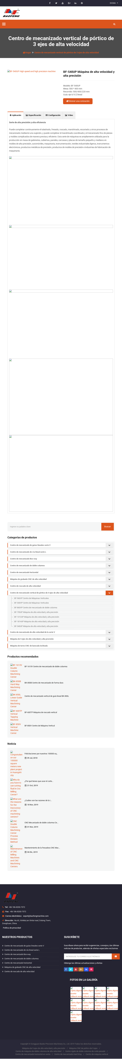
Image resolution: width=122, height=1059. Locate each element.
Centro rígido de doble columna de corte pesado (85, 1051)
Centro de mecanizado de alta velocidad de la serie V (32, 632)
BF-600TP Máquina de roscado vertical (41, 712)
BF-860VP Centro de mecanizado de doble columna (35, 607)
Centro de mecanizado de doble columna (27, 565)
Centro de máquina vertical (97, 1054)
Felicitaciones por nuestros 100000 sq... (41, 754)
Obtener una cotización (79, 101)
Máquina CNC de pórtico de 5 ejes (83, 1048)
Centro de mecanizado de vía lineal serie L (28, 552)
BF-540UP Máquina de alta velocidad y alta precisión (36, 626)
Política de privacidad (12, 928)
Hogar (28, 52)
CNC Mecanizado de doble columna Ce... (41, 822)
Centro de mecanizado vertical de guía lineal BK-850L (47, 696)
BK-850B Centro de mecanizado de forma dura (44, 683)
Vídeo (70, 115)
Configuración (54, 115)
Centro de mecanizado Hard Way (68, 1054)
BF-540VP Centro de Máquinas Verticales (31, 603)
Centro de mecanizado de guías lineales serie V (30, 545)
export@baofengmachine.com (36, 916)
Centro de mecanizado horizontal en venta (32, 1054)
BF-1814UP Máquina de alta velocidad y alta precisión (36, 621)
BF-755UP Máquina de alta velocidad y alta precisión (36, 612)
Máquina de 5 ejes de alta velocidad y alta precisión (32, 639)
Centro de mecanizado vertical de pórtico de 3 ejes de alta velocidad (66, 52)
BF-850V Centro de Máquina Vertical (40, 726)
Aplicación (16, 115)
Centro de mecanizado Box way (23, 559)
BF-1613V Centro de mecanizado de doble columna (46, 666)
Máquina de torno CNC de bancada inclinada (29, 646)
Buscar (107, 526)
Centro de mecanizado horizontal (24, 572)
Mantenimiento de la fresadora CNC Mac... (42, 848)
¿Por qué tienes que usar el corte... (39, 781)
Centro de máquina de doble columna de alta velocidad (38, 1051)
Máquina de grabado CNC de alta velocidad (28, 579)
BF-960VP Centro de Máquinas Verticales (31, 598)
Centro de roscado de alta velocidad (25, 586)
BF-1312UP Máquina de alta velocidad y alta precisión (36, 617)
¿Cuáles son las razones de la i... (38, 800)
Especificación (35, 115)
